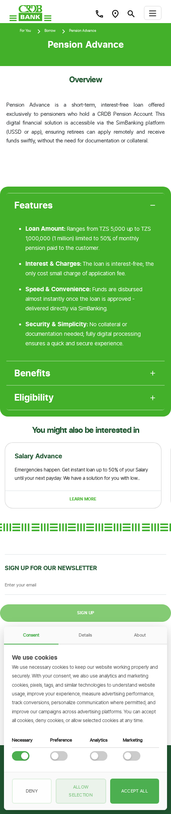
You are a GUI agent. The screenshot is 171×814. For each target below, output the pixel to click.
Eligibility (34, 397)
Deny (32, 791)
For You (25, 31)
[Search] (99, 13)
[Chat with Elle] (153, 796)
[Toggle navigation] (152, 13)
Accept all (134, 791)
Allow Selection (81, 791)
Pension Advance (82, 31)
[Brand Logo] (30, 13)
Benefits (32, 373)
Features (33, 205)
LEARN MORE (83, 499)
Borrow (50, 31)
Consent (31, 635)
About (140, 635)
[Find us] (115, 13)
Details (85, 635)
